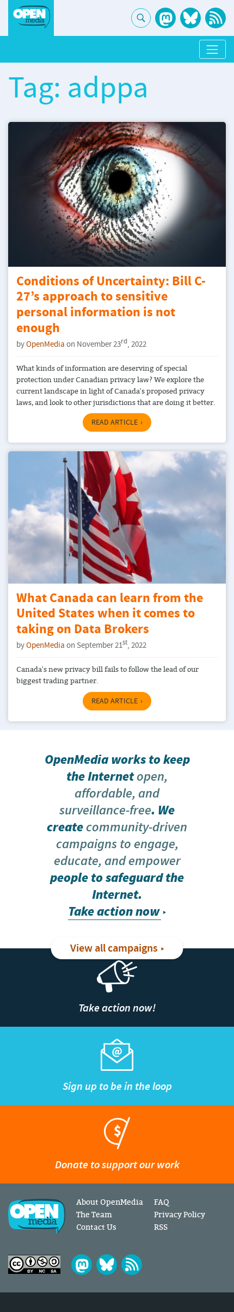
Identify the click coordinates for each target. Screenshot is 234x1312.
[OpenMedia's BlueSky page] (190, 18)
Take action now (113, 911)
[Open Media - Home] (31, 17)
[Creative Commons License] (34, 1264)
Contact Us (96, 1227)
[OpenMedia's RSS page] (215, 18)
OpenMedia (45, 344)
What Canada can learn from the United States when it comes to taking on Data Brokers (109, 614)
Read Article (114, 422)
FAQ (161, 1202)
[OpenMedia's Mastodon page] (165, 18)
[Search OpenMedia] (141, 18)
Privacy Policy (179, 1214)
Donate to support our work (117, 1165)
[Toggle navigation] (212, 49)
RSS (161, 1227)
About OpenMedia (109, 1202)
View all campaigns (114, 948)
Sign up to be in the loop (117, 1086)
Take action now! (117, 1008)
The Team (94, 1214)
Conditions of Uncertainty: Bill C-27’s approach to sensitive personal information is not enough (111, 305)
